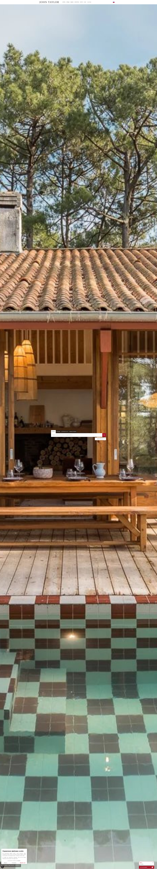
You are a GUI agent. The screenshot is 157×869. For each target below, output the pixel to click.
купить (53, 431)
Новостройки (72, 431)
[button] (2, 866)
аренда (58, 431)
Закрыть (5, 862)
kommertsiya (64, 431)
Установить (14, 862)
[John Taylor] (49, 2)
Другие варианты (100, 438)
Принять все (22, 862)
